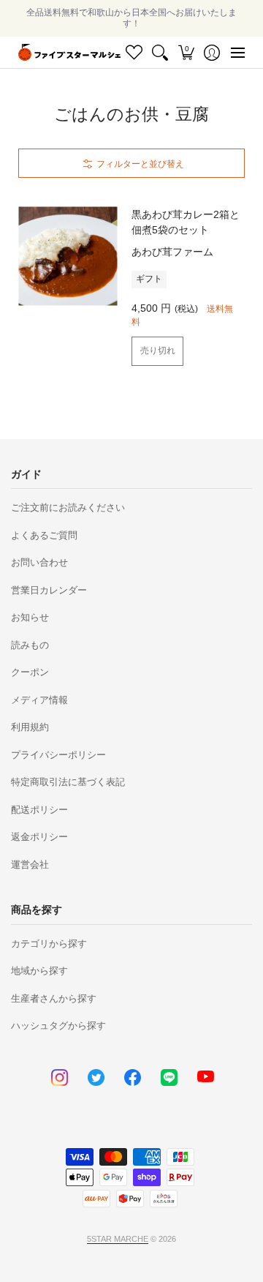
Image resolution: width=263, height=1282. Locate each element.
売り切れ (157, 350)
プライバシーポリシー (58, 754)
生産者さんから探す (53, 998)
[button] (186, 52)
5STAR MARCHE (117, 1238)
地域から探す (39, 970)
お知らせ (30, 617)
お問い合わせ (39, 562)
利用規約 (30, 726)
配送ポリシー (39, 809)
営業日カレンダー (49, 590)
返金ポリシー (39, 836)
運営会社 (30, 864)
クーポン (30, 672)
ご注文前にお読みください (68, 507)
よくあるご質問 (44, 535)
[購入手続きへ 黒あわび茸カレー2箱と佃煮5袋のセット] (67, 256)
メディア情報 (39, 699)
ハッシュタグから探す (58, 1025)
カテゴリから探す (49, 943)
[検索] (160, 52)
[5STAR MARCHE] (69, 52)
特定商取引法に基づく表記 (68, 781)
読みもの (30, 645)
